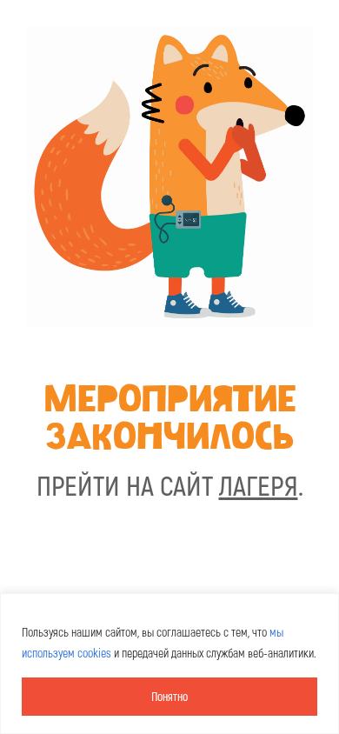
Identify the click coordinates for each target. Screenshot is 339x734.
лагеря (258, 484)
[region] (169, 663)
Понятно (169, 696)
